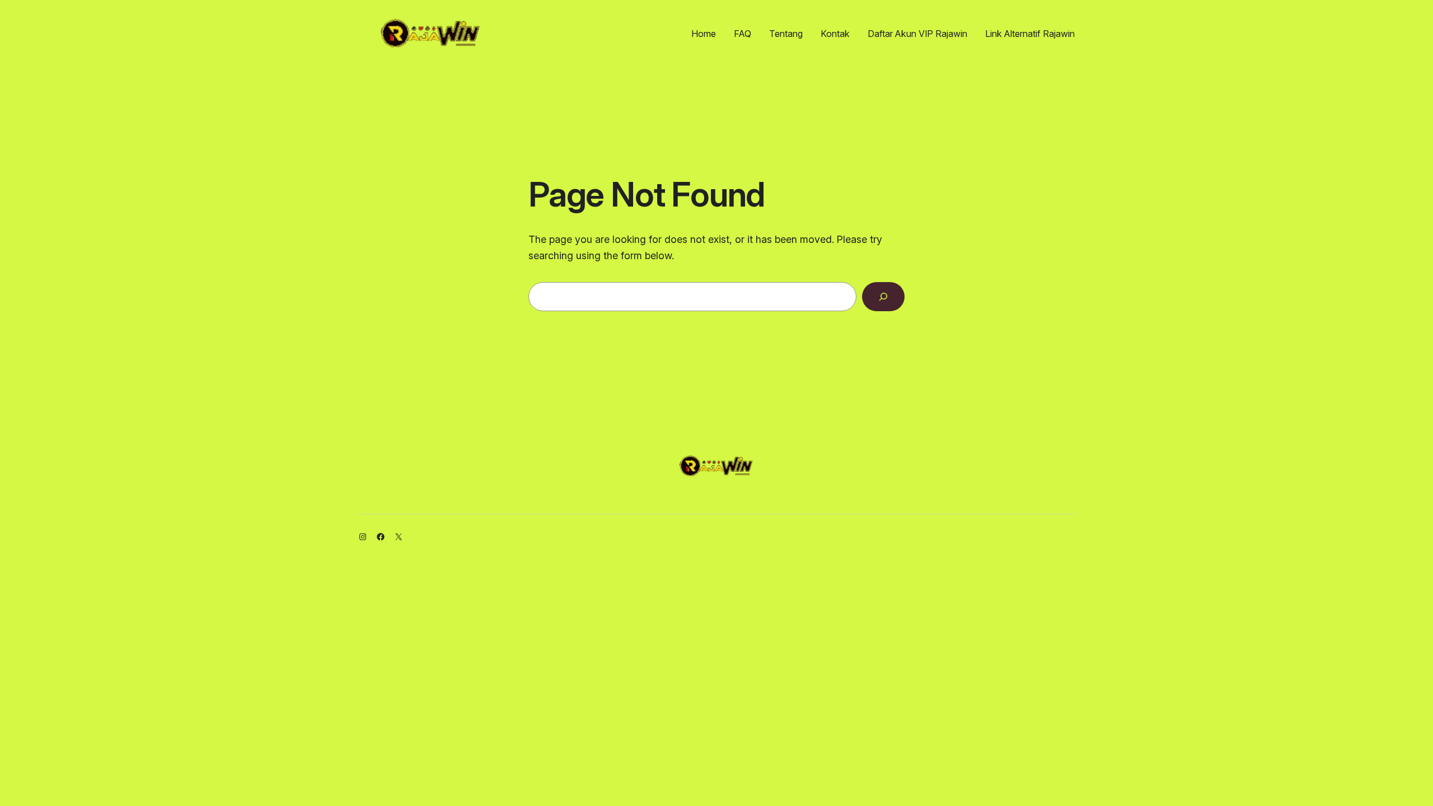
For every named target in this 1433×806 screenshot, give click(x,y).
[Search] (883, 296)
